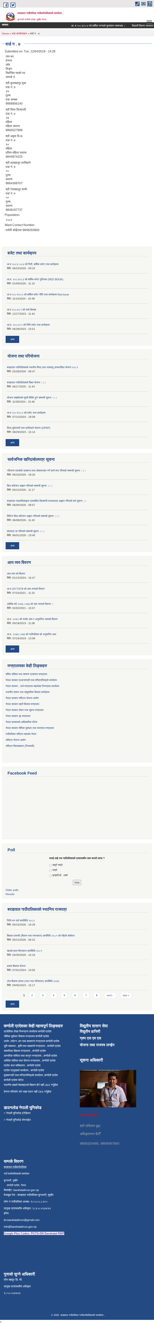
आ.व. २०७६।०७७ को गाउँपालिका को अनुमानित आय (31, 634)
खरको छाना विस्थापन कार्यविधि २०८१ (24, 950)
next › (110, 995)
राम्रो (54, 869)
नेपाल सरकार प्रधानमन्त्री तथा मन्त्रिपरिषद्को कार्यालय (31, 680)
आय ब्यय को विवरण (16, 573)
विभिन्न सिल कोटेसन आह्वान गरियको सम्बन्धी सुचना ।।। (33, 515)
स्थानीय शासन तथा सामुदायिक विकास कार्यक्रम (28, 692)
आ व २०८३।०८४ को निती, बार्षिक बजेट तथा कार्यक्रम (32, 264)
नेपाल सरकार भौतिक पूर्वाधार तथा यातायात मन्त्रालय (30, 727)
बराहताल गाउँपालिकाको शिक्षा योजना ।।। (26, 382)
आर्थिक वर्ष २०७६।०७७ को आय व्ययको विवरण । (30, 603)
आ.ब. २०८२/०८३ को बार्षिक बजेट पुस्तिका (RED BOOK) (35, 279)
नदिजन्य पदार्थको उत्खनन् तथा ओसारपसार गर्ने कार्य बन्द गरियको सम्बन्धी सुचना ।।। (46, 470)
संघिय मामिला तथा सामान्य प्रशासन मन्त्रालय (27, 674)
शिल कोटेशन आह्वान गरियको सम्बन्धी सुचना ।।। (29, 485)
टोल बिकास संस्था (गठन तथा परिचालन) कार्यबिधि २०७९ (33, 981)
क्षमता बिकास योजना (16, 965)
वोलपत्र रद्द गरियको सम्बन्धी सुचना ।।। (26, 531)
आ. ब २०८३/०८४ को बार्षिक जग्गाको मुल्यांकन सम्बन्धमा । (91, 25)
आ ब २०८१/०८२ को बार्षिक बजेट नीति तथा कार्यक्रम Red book (38, 294)
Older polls (12, 889)
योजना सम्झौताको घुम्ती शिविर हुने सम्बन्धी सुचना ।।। (32, 397)
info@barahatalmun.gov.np (20, 1226)
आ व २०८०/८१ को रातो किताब (21, 309)
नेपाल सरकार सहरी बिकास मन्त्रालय (23, 704)
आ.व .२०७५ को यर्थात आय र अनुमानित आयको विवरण (32, 619)
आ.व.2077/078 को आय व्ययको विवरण (26, 588)
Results (10, 894)
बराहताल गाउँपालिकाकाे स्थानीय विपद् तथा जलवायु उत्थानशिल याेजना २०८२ (42, 367)
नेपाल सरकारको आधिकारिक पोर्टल (21, 721)
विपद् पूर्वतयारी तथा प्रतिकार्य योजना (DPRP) (28, 427)
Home (5, 33)
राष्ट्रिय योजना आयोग (16, 739)
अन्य (12, 339)
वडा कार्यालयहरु (19, 33)
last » (126, 995)
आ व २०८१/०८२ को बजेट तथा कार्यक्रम (26, 412)
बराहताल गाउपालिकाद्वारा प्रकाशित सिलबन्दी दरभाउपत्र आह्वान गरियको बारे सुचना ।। (46, 500)
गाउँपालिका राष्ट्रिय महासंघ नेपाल (21, 733)
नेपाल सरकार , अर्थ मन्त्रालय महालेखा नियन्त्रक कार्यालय (32, 686)
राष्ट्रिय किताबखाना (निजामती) (20, 745)
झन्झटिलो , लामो (60, 875)
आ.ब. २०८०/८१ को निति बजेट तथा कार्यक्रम (28, 324)
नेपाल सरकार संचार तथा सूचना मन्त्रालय (25, 709)
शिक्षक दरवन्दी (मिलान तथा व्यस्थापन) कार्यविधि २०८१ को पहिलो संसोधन (41, 935)
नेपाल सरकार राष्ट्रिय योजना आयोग (22, 698)
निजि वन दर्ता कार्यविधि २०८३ (21, 920)
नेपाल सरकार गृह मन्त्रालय (18, 715)
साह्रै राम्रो (57, 864)
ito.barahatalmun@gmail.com (22, 1219)
